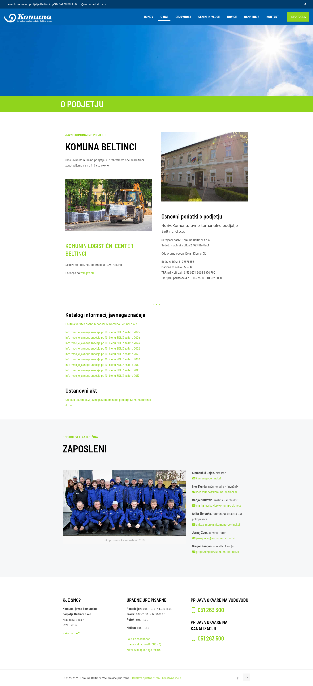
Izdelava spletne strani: (146, 678)
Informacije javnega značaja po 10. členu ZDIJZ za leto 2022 (102, 348)
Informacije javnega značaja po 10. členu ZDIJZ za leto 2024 (102, 337)
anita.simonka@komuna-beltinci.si (218, 524)
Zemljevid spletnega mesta (143, 650)
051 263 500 (211, 638)
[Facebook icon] (305, 4)
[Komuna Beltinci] (28, 17)
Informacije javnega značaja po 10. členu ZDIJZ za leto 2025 (102, 332)
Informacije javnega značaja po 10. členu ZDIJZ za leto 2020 (102, 359)
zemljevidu (87, 273)
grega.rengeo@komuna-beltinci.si (217, 552)
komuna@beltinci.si (208, 478)
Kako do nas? (71, 633)
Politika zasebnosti (139, 639)
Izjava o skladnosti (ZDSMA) (144, 644)
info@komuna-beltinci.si (91, 4)
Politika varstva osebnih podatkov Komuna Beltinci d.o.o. (101, 324)
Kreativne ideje (171, 678)
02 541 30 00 (63, 4)
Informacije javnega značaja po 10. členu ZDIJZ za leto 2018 (102, 370)
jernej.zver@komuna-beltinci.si (215, 538)
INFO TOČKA (298, 16)
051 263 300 (211, 609)
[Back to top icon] (246, 677)
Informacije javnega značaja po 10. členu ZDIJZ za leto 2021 (102, 354)
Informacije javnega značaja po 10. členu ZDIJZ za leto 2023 (102, 343)
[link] (124, 507)
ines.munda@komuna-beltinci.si (216, 492)
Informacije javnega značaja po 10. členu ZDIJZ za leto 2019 (102, 365)
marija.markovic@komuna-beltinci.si (219, 505)
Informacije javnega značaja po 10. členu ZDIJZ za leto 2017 (102, 375)
